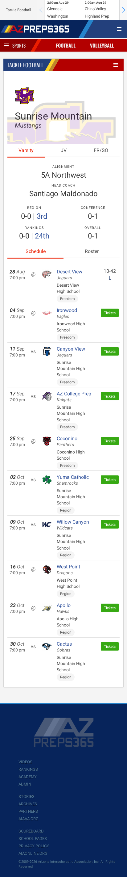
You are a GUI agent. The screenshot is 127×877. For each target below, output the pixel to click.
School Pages (32, 838)
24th (42, 236)
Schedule (36, 251)
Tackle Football (18, 10)
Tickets (110, 313)
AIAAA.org (28, 818)
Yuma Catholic (73, 480)
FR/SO (101, 150)
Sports (19, 45)
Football (66, 45)
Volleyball (102, 45)
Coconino (67, 441)
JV (64, 150)
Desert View (69, 274)
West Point (68, 570)
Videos (25, 762)
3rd (42, 216)
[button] (123, 10)
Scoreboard (31, 831)
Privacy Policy (33, 846)
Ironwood (67, 313)
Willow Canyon (73, 525)
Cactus (64, 647)
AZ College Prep (74, 397)
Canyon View (71, 352)
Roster (92, 251)
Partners (28, 811)
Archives (27, 804)
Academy (27, 776)
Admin (24, 784)
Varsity (26, 150)
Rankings (28, 769)
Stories (26, 796)
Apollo (64, 608)
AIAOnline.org (32, 853)
